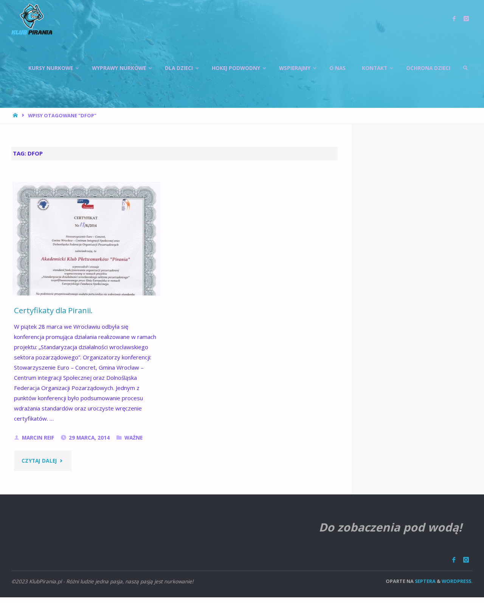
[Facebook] (453, 560)
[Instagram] (466, 560)
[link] (465, 68)
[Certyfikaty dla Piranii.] (86, 289)
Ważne (133, 437)
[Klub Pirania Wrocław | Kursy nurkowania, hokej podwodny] (31, 19)
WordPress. (457, 581)
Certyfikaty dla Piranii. (53, 310)
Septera (425, 581)
